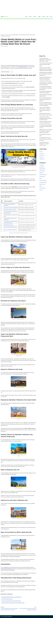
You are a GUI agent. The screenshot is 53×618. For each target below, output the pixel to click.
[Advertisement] (26, 7)
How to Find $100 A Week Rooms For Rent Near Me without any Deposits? (45, 99)
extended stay (31, 109)
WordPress (10, 616)
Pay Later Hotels (42, 188)
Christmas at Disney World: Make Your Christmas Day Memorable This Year (45, 126)
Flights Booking (42, 168)
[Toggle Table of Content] (11, 72)
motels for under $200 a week (6, 176)
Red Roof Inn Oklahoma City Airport (10, 209)
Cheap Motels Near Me (22, 66)
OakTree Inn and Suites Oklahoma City (10, 226)
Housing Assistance (43, 182)
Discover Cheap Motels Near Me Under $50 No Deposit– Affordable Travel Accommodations (45, 104)
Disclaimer (41, 157)
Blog (47, 16)
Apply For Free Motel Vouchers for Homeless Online (11, 600)
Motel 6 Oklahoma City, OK (8, 224)
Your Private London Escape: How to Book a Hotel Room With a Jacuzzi (45, 64)
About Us (41, 151)
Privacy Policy (42, 155)
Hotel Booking (42, 170)
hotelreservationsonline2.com (6, 568)
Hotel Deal (41, 172)
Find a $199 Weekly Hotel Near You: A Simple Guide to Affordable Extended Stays (45, 88)
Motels (6, 46)
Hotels (40, 178)
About (51, 16)
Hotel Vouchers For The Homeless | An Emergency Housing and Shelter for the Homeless (45, 131)
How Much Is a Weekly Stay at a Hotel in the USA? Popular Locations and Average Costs (45, 78)
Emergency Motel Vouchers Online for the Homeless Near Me (13, 602)
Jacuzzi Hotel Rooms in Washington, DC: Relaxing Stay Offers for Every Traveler (45, 60)
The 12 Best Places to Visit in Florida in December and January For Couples (45, 139)
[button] (36, 16)
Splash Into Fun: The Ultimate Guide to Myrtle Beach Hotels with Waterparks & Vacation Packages (45, 69)
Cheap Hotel (41, 165)
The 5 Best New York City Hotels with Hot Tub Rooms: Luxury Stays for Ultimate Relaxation (45, 83)
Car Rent (43, 16)
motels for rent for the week (27, 180)
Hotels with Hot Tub (43, 180)
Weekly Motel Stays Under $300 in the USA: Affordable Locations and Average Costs (45, 74)
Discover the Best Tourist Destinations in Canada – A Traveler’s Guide (44, 144)
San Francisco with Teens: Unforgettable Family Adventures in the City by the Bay (45, 118)
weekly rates (14, 125)
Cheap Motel (8, 34)
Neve (2, 616)
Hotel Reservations (42, 174)
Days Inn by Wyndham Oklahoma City (10, 229)
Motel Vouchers (42, 184)
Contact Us (41, 153)
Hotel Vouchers (42, 176)
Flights (39, 16)
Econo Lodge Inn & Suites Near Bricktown (11, 207)
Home (26, 16)
